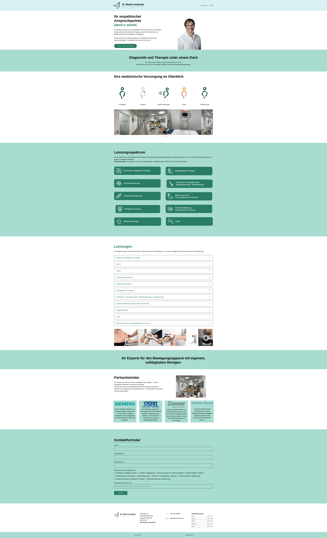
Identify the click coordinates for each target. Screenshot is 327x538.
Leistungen (203, 5)
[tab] (163, 257)
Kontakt (211, 5)
